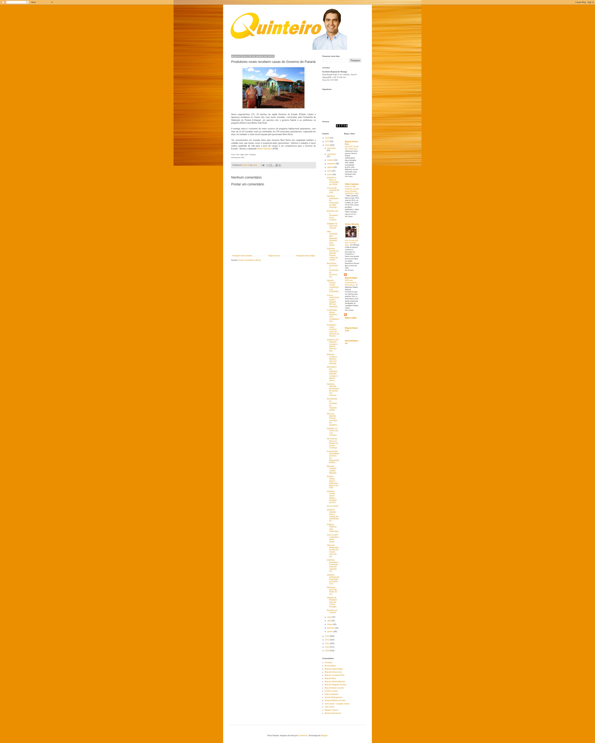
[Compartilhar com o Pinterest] (279, 165)
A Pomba (328, 662)
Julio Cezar (329, 707)
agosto (330, 167)
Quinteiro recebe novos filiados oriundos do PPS (332, 497)
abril (329, 621)
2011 (327, 643)
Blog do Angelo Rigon (334, 669)
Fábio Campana (352, 184)
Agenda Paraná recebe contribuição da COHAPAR (333, 286)
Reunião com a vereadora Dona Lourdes (332, 215)
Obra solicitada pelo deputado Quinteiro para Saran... (332, 238)
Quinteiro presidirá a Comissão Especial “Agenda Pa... (332, 565)
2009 (327, 651)
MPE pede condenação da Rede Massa (351, 282)
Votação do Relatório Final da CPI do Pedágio (332, 602)
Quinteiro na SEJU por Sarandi (332, 225)
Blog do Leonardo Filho (334, 675)
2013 (327, 636)
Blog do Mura (330, 678)
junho (330, 174)
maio (329, 617)
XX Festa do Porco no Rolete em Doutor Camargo (332, 443)
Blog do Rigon (351, 278)
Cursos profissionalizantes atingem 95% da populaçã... (333, 301)
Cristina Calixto (331, 691)
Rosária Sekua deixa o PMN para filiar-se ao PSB (332, 482)
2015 (327, 141)
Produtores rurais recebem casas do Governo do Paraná (333, 330)
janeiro (330, 631)
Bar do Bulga (330, 666)
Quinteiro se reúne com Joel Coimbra (332, 431)
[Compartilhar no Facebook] (276, 165)
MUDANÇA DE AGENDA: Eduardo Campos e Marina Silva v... (332, 373)
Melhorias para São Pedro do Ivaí (332, 590)
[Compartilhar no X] (273, 165)
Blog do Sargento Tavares (335, 685)
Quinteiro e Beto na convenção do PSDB (333, 181)
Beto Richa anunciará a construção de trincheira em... (333, 270)
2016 (327, 138)
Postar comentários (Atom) (249, 260)
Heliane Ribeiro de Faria (335, 700)
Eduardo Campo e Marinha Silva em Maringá (332, 359)
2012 (327, 640)
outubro (330, 160)
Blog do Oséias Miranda (335, 681)
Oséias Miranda (352, 224)
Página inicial (274, 256)
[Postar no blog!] (270, 165)
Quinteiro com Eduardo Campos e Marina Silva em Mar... (333, 345)
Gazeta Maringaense (333, 697)
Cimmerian (303, 735)
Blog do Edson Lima (333, 672)
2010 (327, 647)
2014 (327, 145)
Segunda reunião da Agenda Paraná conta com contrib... (332, 254)
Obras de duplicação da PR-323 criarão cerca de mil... (333, 550)
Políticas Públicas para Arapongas (333, 527)
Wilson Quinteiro (264, 148)
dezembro (331, 148)
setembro (331, 164)
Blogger (324, 735)
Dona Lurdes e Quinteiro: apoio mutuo (333, 538)
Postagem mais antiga (305, 256)
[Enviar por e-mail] (267, 165)
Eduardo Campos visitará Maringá (331, 469)
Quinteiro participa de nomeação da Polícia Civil (333, 579)
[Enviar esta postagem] (263, 165)
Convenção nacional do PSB (333, 190)
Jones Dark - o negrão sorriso (337, 704)
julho (329, 171)
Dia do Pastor (332, 506)
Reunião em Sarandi (332, 611)
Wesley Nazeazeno (333, 713)
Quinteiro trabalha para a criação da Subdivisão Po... (333, 515)
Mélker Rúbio (351, 318)
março (330, 624)
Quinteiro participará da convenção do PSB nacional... (333, 201)
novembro (331, 154)
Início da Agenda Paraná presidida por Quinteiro (332, 419)
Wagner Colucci (331, 710)
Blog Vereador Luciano (334, 688)
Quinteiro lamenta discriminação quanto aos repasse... (333, 389)
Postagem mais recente (242, 256)
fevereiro (331, 628)
